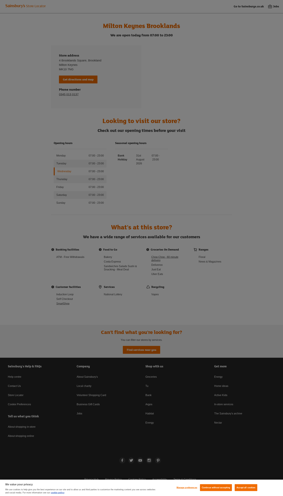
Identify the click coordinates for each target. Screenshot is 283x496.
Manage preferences (187, 487)
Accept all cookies (245, 487)
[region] (141, 488)
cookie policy (57, 492)
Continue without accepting (216, 487)
